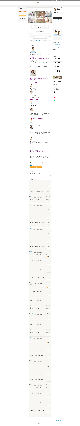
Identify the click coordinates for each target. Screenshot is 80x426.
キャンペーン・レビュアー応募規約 (58, 26)
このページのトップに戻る (59, 420)
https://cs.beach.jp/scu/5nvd (33, 145)
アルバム (40, 34)
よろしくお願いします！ (57, 45)
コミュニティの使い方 (57, 19)
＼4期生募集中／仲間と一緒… (58, 44)
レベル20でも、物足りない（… (58, 47)
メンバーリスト (44, 34)
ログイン (46, 0)
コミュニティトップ (42, 0)
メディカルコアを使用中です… (58, 46)
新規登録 (50, 0)
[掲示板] (35, 34)
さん (31, 196)
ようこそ (30, 34)
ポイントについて (57, 21)
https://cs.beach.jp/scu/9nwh (33, 165)
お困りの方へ (53, 0)
